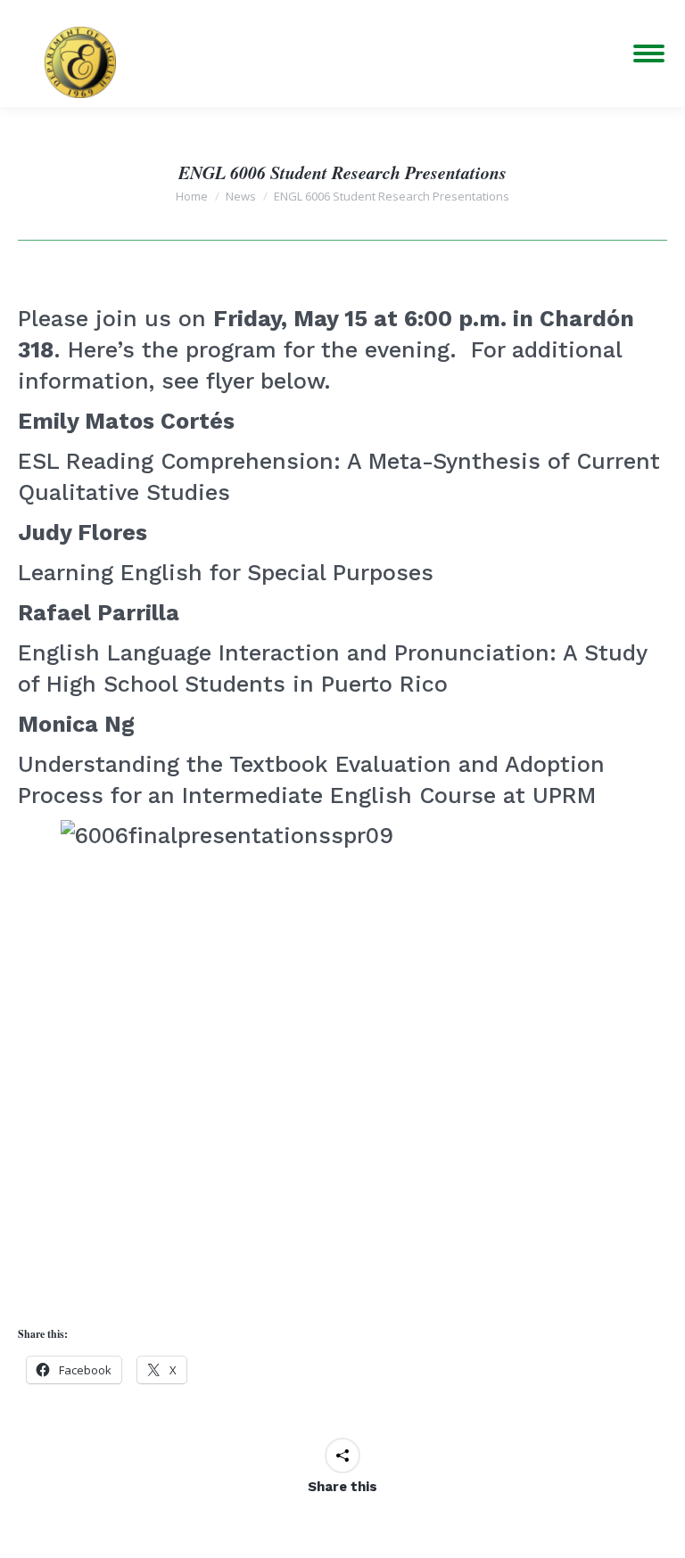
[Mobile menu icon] (649, 53)
